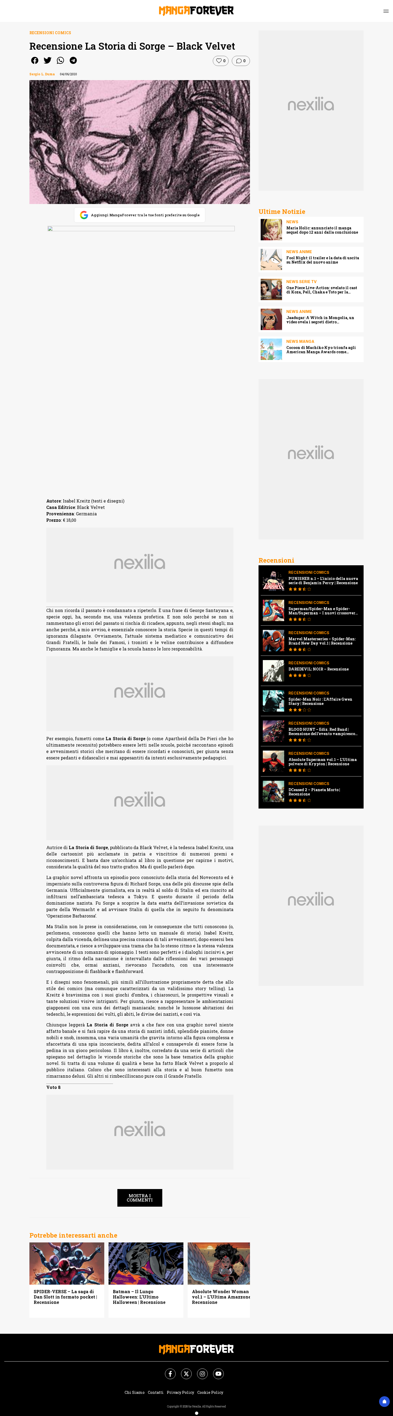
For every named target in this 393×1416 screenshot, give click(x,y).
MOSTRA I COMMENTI (140, 1198)
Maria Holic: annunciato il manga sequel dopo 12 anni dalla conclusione (322, 230)
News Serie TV (301, 281)
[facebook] (34, 64)
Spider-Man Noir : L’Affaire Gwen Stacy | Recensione (320, 701)
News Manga (300, 341)
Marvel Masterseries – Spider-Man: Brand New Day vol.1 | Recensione (322, 641)
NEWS (292, 221)
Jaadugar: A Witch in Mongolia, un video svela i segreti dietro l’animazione (320, 320)
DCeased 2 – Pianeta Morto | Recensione (314, 792)
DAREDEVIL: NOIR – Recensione (318, 669)
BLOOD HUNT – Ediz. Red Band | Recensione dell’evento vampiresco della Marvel (321, 731)
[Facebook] (167, 1370)
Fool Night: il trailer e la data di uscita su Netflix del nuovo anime (322, 260)
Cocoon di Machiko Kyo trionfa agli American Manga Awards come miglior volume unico (321, 350)
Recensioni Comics (50, 32)
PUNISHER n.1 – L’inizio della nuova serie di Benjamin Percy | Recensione (323, 580)
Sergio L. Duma (42, 74)
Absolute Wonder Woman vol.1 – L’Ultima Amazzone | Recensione (222, 1297)
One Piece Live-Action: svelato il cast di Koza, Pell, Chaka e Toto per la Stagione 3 (321, 290)
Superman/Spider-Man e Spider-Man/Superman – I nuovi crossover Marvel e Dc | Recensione (321, 611)
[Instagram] (199, 1370)
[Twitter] (183, 1370)
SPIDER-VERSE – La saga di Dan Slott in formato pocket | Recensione (65, 1297)
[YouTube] (215, 1370)
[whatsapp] (60, 64)
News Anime (299, 251)
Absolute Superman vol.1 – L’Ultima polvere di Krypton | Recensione (322, 762)
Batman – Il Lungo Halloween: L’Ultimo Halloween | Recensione (139, 1297)
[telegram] (73, 64)
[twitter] (47, 64)
